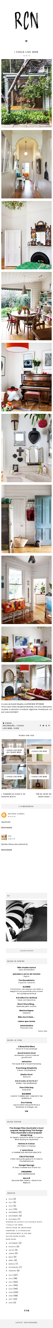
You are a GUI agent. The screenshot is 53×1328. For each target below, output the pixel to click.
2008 (11, 1296)
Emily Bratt (26, 1090)
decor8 (26, 1178)
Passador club (26, 1028)
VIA (26, 1111)
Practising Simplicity (26, 1068)
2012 (11, 1282)
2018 (11, 1199)
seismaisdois (26, 1025)
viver (16, 728)
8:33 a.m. (12, 816)
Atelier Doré (26, 1074)
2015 (11, 1209)
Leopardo (26, 1013)
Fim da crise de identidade (19, 1227)
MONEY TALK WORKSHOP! (26, 1083)
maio (11, 1257)
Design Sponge (35, 704)
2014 (11, 1275)
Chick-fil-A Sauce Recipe (26, 1049)
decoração (9, 726)
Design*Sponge (26, 1165)
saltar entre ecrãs (15, 1236)
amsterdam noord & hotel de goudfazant (26, 1056)
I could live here (14, 1225)
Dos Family (26, 1102)
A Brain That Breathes (26, 1070)
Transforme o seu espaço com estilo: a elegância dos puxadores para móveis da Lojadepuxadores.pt (26, 991)
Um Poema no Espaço (26, 1146)
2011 (11, 1285)
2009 (11, 1292)
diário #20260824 (26, 970)
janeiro (13, 1271)
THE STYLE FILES (26, 1156)
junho (12, 1253)
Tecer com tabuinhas (26, 1000)
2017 (11, 1202)
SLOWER (26, 987)
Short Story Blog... (26, 1004)
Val (10, 836)
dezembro (14, 1212)
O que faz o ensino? (26, 982)
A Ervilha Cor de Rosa (26, 997)
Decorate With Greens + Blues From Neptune (27, 1181)
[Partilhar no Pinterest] (49, 725)
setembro (14, 1243)
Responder (6, 828)
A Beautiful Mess (26, 1046)
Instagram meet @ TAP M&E (19, 1233)
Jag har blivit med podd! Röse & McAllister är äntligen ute (26, 1106)
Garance (26, 1077)
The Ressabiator (26, 980)
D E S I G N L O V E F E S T (26, 1081)
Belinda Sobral (16, 814)
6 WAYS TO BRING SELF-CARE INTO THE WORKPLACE (27, 1097)
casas (8, 723)
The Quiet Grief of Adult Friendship (26, 1064)
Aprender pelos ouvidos (26, 1006)
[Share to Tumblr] (46, 725)
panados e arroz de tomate (26, 974)
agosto (12, 1247)
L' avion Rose (26, 1150)
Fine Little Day (27, 1087)
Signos (26, 976)
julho (12, 1250)
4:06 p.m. (12, 839)
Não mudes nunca (26, 967)
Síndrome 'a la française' (18, 1230)
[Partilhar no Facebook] (40, 725)
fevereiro (14, 1267)
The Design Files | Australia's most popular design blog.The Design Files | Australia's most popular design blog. (26, 1131)
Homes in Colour (26, 1143)
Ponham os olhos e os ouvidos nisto (24, 1222)
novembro (14, 1216)
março (12, 1264)
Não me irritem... (26, 1017)
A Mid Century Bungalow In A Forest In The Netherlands (26, 1160)
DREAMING (26, 1171)
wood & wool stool (27, 1053)
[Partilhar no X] (43, 725)
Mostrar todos (42, 1031)
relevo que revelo (26, 1021)
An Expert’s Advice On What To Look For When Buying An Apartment (26, 1138)
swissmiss (27, 1061)
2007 (11, 1299)
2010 (11, 1289)
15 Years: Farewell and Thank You (27, 1167)
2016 (11, 1206)
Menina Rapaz (26, 1010)
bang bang (11, 1239)
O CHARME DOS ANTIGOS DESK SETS (26, 1152)
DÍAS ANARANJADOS (26, 1174)
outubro (13, 1219)
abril (11, 1260)
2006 (11, 1303)
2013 (11, 1278)
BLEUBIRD (26, 1094)
